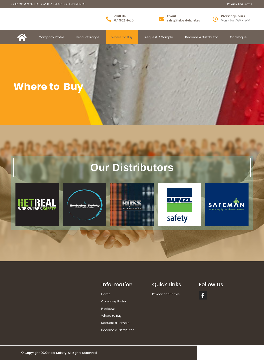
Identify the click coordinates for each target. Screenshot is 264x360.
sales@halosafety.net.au (183, 20)
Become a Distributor (201, 37)
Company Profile (51, 37)
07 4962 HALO (124, 20)
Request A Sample (159, 37)
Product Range (88, 37)
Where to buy (121, 37)
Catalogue (238, 37)
